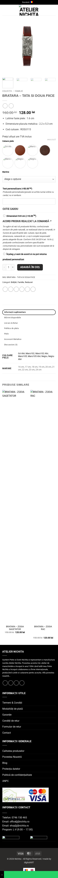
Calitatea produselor (13, 750)
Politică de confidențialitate (17, 774)
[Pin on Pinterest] (27, 289)
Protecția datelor (11, 768)
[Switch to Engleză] (32, 870)
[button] (4, 10)
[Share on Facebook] (10, 289)
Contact (6, 732)
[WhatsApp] (31, 874)
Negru (44, 356)
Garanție (6, 714)
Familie (19, 91)
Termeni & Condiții (12, 702)
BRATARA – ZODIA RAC (43, 628)
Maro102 (30, 353)
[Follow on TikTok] (16, 682)
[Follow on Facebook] (5, 682)
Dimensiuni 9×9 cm (21, 216)
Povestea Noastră (12, 756)
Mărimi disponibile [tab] (12, 317)
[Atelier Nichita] (29, 10)
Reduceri (29, 282)
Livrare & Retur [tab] (11, 323)
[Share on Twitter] (16, 289)
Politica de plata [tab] (11, 328)
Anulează (51, 140)
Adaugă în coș (30, 267)
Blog (4, 762)
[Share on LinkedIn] (33, 289)
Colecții (7, 91)
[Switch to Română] (26, 870)
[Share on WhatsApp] (5, 289)
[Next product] (5, 105)
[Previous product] (11, 105)
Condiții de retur (10, 720)
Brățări (14, 282)
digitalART (29, 862)
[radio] (7, 150)
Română (25, 2)
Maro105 (22, 356)
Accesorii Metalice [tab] (12, 339)
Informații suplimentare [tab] (15, 312)
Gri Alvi (21, 353)
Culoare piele (8, 141)
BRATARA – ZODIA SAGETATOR (15, 628)
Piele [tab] (6, 334)
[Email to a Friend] (21, 289)
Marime (5, 172)
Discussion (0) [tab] (11, 344)
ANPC (5, 780)
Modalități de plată (12, 708)
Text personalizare (17, 188)
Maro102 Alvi (41, 353)
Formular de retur (11, 726)
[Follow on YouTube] (21, 682)
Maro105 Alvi (34, 356)
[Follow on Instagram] (10, 682)
